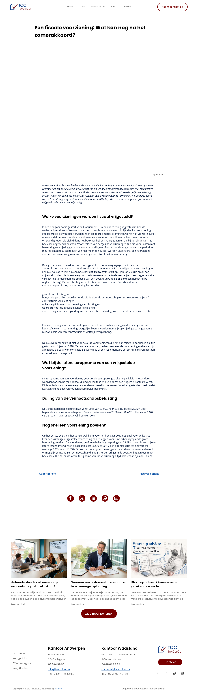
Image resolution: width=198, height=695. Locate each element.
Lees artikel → (19, 604)
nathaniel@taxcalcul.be (115, 669)
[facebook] (166, 673)
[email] (182, 673)
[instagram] (174, 673)
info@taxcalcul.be (59, 669)
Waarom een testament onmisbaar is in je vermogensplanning (98, 584)
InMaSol (58, 688)
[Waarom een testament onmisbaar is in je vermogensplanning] (99, 558)
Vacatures (19, 653)
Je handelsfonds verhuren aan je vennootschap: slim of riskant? (34, 584)
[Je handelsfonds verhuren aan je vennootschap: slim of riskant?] (39, 558)
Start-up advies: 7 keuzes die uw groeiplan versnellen (154, 584)
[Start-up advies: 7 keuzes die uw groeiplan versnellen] (159, 558)
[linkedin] (158, 673)
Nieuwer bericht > (150, 474)
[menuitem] (70, 6)
